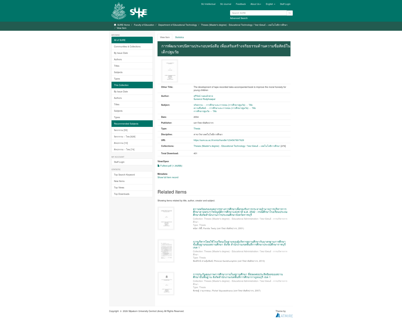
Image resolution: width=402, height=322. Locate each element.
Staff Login (119, 161)
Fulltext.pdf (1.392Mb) (171, 165)
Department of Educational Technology (177, 24)
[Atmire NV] (284, 314)
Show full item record (168, 177)
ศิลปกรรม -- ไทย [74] (124, 149)
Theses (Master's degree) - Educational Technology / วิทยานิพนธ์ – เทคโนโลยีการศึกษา (244, 24)
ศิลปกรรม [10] (121, 142)
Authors (118, 59)
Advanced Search (239, 18)
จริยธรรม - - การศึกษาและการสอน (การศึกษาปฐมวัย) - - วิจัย (223, 104)
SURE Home (123, 24)
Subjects (118, 72)
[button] (255, 4)
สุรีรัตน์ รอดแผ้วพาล (203, 95)
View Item (165, 37)
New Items (119, 181)
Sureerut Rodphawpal (204, 99)
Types (117, 78)
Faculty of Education (144, 24)
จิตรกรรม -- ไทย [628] (124, 136)
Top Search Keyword (124, 174)
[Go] (290, 13)
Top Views (119, 187)
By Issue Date (121, 52)
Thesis (197, 128)
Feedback (241, 3)
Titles (116, 65)
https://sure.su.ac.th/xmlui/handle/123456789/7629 (219, 140)
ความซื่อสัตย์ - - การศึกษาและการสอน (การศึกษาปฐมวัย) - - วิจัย (225, 107)
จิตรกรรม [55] (121, 130)
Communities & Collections (127, 46)
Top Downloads (121, 193)
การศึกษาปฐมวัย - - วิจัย (205, 111)
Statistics (179, 37)
